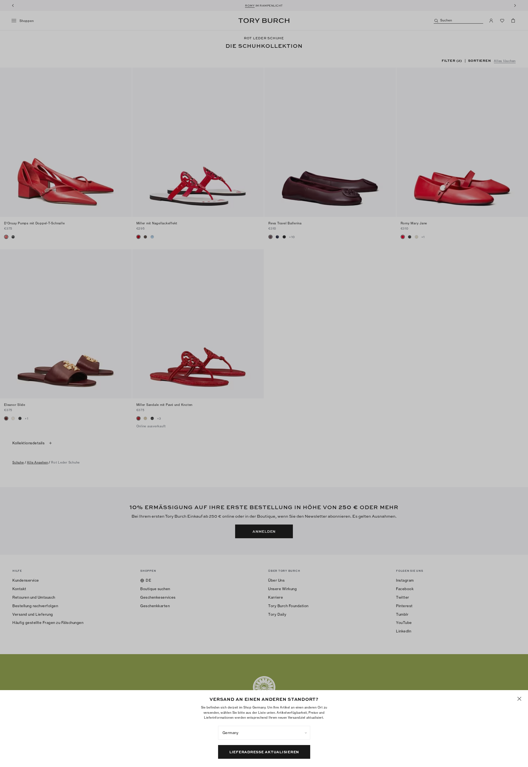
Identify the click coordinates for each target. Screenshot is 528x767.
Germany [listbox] (230, 732)
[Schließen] (519, 699)
